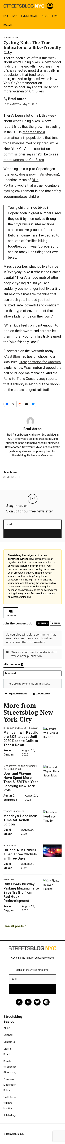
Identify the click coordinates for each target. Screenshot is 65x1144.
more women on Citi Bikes (23, 160)
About (6, 1028)
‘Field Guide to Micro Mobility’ (9, 1103)
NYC (14, 16)
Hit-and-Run (9, 845)
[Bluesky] (37, 1002)
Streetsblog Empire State (21, 766)
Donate (8, 25)
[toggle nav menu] (59, 6)
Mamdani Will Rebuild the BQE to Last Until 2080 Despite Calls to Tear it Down (20, 738)
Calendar (8, 1035)
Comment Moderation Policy (9, 1085)
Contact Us (9, 1041)
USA (5, 16)
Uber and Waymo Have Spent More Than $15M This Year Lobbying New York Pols (20, 781)
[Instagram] (46, 1002)
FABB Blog (11, 356)
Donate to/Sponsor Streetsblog (9, 1067)
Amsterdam (49, 174)
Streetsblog (10, 37)
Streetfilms (50, 16)
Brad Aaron (17, 99)
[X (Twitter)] (19, 1002)
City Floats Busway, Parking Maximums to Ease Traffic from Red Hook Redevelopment (21, 892)
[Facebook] (28, 1002)
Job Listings (9, 1115)
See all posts (13, 926)
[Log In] (50, 6)
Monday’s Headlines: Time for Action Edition (20, 820)
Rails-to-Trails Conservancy (24, 379)
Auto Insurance (12, 769)
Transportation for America (40, 362)
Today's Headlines (13, 811)
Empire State (29, 16)
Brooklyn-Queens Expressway (20, 728)
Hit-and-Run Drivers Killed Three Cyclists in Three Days (20, 854)
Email (9, 524)
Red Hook (8, 880)
